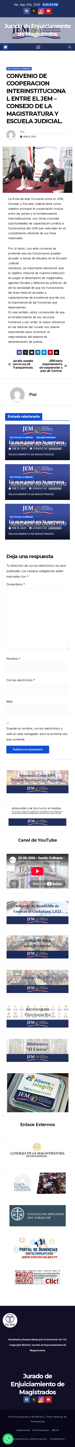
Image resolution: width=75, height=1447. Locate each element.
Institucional (23, 1430)
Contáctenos (57, 1438)
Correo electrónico (20, 680)
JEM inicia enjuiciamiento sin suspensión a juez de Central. (50, 366)
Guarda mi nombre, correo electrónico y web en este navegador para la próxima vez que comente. (36, 734)
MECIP (55, 1430)
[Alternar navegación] (38, 47)
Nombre (13, 658)
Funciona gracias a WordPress (26, 1416)
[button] (69, 47)
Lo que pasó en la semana (36, 521)
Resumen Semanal (46, 437)
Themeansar (37, 1421)
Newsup (58, 1416)
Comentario (15, 584)
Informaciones (41, 1430)
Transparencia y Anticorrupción (29, 1438)
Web (9, 701)
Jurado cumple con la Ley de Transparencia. (23, 364)
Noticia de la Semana (19, 69)
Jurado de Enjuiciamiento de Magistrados (37, 1384)
